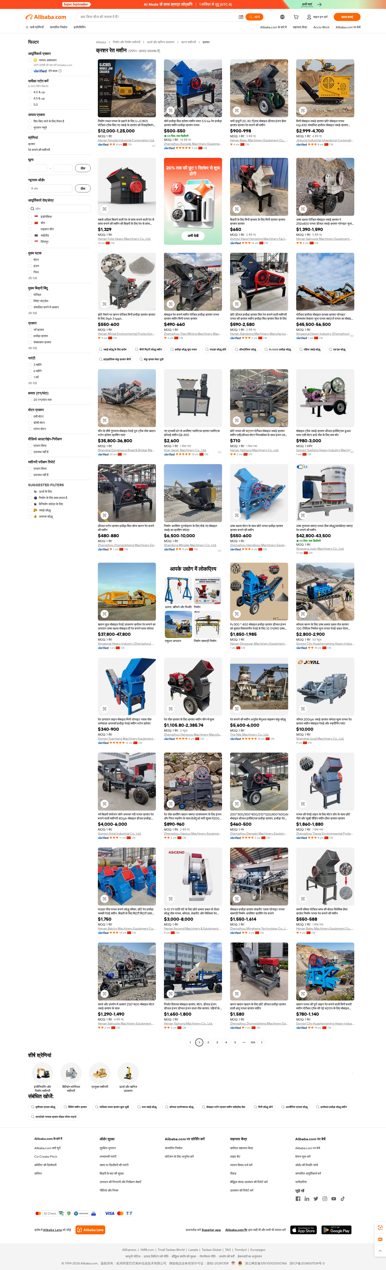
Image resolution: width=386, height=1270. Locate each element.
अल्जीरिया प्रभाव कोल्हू (297, 1107)
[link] (380, 1227)
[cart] (297, 17)
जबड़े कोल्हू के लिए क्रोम (114, 349)
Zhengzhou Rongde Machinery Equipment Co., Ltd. (193, 144)
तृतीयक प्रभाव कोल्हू (45, 1107)
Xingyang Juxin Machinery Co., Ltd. (320, 548)
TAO (228, 1249)
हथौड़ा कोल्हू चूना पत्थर (186, 349)
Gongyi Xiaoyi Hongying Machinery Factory (259, 239)
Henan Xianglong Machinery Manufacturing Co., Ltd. (259, 334)
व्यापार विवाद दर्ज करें (241, 1165)
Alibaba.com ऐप (236, 1230)
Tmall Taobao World (171, 1249)
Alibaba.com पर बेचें (307, 1148)
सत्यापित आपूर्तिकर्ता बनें (308, 1173)
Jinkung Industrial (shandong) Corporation (325, 140)
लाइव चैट (235, 1156)
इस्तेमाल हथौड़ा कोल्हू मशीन (334, 1107)
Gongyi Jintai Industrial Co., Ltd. (119, 833)
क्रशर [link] (206, 42)
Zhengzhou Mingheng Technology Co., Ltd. (259, 928)
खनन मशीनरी (188, 42)
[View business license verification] (233, 1263)
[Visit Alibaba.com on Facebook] (298, 1198)
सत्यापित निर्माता (173, 1148)
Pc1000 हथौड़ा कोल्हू (280, 349)
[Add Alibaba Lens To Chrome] (90, 1229)
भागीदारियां (301, 1182)
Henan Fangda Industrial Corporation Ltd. (126, 140)
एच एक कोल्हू (339, 349)
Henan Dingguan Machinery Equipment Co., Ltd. (259, 643)
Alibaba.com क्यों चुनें (47, 1148)
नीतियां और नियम (109, 1190)
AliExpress (129, 1249)
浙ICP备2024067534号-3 (307, 1263)
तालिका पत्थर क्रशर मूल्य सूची (114, 1107)
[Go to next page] (262, 1042)
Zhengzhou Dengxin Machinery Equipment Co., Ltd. (259, 833)
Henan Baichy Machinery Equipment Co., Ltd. (127, 928)
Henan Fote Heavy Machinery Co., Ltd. (124, 239)
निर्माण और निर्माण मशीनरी (126, 42)
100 (253, 1042)
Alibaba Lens (52, 1230)
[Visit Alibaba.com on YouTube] (333, 1198)
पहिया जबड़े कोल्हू (312, 349)
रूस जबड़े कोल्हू (149, 1107)
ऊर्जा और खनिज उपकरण (160, 42)
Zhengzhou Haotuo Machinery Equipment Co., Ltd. (193, 833)
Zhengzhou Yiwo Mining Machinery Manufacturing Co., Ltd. (193, 334)
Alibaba (101, 42)
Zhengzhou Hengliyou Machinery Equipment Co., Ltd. (259, 545)
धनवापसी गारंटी (108, 1156)
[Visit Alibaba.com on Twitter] (316, 1198)
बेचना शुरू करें (302, 1156)
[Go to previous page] (190, 1042)
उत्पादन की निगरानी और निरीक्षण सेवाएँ (120, 1182)
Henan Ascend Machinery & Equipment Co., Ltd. (193, 928)
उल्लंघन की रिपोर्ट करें (241, 1190)
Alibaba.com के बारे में (48, 1138)
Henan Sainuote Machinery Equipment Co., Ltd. (325, 239)
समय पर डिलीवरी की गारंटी (114, 1165)
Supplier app (211, 1230)
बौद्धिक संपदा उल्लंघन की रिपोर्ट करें (249, 1182)
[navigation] (59, 542)
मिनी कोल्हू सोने (265, 1107)
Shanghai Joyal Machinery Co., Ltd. (320, 738)
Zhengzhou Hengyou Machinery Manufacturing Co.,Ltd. (193, 734)
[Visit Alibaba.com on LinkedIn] (307, 1198)
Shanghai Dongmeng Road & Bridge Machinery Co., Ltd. (127, 450)
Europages (257, 1249)
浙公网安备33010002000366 (266, 1263)
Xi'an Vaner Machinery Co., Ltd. (185, 450)
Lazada (193, 1249)
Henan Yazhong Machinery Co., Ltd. (254, 450)
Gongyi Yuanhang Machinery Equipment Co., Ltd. (127, 738)
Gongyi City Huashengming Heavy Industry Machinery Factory (325, 643)
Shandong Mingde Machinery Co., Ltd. (190, 545)
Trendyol (241, 1249)
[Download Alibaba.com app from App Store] (303, 1229)
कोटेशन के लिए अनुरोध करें (179, 1156)
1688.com (147, 1249)
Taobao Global (211, 1249)
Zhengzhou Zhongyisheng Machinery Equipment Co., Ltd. (127, 545)
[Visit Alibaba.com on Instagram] (324, 1198)
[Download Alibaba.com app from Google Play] (336, 1229)
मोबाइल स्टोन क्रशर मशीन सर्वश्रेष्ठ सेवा (225, 1107)
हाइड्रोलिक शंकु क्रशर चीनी (117, 359)
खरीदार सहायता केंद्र (241, 1148)
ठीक (83, 168)
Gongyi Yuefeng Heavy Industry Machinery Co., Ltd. (325, 450)
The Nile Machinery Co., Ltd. (249, 734)
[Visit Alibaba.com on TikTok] (342, 1198)
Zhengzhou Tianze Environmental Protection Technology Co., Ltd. (325, 833)
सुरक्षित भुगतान (108, 1148)
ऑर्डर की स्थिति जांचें (306, 1165)
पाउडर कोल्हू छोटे (218, 349)
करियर (38, 1173)
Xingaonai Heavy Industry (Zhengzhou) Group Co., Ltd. (325, 334)
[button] (241, 17)
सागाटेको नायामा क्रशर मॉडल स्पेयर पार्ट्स (56, 1116)
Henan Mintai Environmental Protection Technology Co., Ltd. (127, 334)
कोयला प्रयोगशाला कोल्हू (181, 1107)
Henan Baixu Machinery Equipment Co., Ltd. (259, 140)
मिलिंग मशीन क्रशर (77, 1107)
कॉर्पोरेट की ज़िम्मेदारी (45, 1165)
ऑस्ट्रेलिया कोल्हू (247, 349)
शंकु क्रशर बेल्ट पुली (154, 359)
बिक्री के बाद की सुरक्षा (112, 1173)
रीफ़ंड (233, 1173)
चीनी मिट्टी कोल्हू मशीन (150, 349)
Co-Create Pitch (45, 1156)
